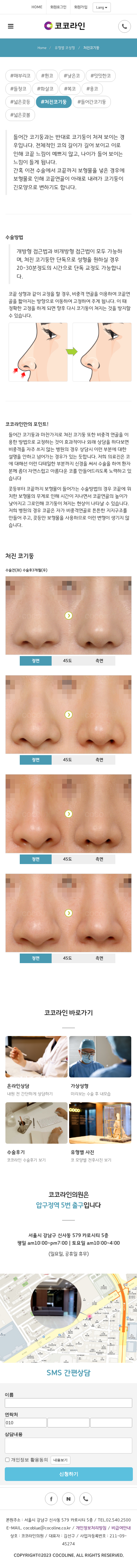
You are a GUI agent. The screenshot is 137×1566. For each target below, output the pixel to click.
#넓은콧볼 (20, 115)
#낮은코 (72, 75)
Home (37, 7)
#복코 (70, 88)
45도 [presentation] (67, 661)
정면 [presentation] (36, 661)
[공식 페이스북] (51, 1498)
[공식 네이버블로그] (68, 1498)
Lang (100, 7)
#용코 (92, 88)
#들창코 (18, 88)
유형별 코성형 (65, 48)
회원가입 (80, 7)
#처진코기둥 (54, 101)
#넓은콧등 (20, 101)
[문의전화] (124, 26)
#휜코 (47, 75)
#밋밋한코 (100, 75)
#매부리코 (20, 75)
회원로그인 (58, 7)
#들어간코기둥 (91, 101)
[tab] (36, 661)
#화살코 (45, 88)
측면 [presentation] (99, 661)
